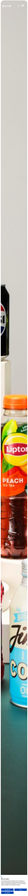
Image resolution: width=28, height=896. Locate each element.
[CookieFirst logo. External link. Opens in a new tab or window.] (1, 877)
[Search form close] (19, 6)
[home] (6, 5)
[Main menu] (22, 6)
